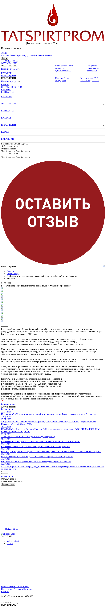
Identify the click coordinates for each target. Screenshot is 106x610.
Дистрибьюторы (63, 70)
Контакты (28, 589)
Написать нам (8, 484)
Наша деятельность (64, 66)
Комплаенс (92, 70)
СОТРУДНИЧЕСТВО (11, 87)
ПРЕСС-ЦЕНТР (8, 75)
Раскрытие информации (93, 67)
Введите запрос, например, (43, 43)
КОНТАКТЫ (7, 92)
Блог (64, 80)
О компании (15, 586)
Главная (5, 586)
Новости (59, 78)
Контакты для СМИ (89, 80)
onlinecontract (13, 541)
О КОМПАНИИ (9, 63)
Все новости (7, 409)
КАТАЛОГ (6, 73)
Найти (4, 58)
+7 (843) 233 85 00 (9, 529)
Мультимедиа (86, 78)
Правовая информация (11, 601)
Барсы (5, 591)
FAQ (96, 78)
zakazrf (10, 543)
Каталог (25, 586)
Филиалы (59, 68)
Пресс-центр (7, 589)
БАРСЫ (5, 84)
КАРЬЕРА (6, 89)
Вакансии (18, 589)
